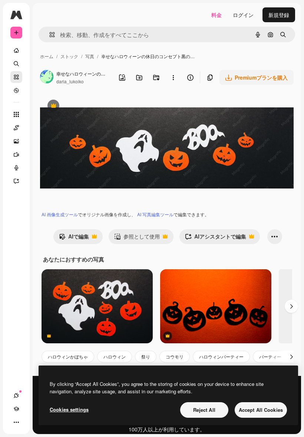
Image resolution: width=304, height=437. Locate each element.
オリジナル (91, 106)
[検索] (16, 64)
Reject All (204, 409)
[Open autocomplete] (49, 34)
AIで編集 (74, 238)
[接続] (16, 395)
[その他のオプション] (173, 77)
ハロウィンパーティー (221, 356)
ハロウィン (114, 356)
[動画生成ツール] (16, 154)
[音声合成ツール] (16, 168)
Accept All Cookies (261, 409)
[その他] (16, 422)
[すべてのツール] (16, 114)
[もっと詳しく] (16, 90)
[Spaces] (16, 128)
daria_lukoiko (70, 81)
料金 (216, 15)
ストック (69, 56)
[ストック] (16, 77)
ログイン (243, 15)
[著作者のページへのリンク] (46, 77)
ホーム (46, 56)
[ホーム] (16, 50)
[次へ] (291, 306)
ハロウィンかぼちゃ (68, 356)
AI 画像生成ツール (60, 214)
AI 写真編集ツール (155, 214)
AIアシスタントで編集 (215, 238)
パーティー (270, 356)
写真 (89, 56)
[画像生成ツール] (16, 141)
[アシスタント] (16, 181)
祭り (145, 356)
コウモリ (175, 356)
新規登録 (278, 15)
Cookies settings (69, 409)
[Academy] (16, 409)
